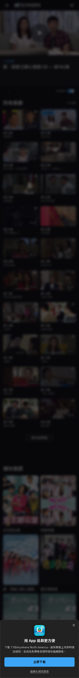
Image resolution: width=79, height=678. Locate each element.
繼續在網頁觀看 (39, 671)
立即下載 (39, 662)
